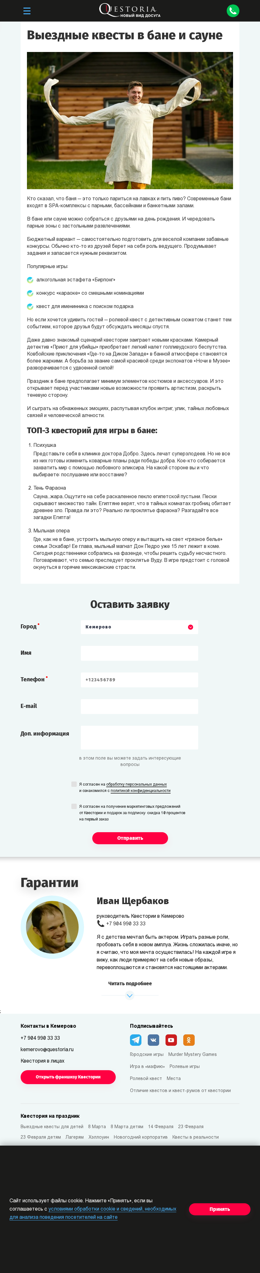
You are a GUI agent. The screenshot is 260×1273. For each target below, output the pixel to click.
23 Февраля (191, 1127)
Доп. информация (45, 733)
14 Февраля (160, 1127)
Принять (220, 1209)
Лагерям (75, 1137)
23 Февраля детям (41, 1137)
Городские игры (147, 1054)
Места (174, 1079)
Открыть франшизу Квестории (68, 1077)
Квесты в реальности (195, 1137)
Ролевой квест (146, 1079)
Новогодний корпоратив (141, 1137)
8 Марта (97, 1127)
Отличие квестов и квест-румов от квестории (180, 1091)
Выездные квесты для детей (52, 1127)
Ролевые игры (185, 1066)
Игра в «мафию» (147, 1066)
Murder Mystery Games (192, 1054)
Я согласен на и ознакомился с (125, 788)
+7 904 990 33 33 (126, 924)
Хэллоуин (98, 1137)
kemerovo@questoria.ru (47, 1049)
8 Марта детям (127, 1127)
